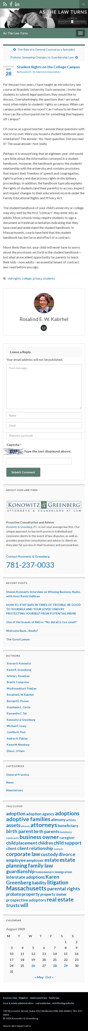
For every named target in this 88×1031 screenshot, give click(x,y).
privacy (37, 278)
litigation (57, 882)
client (11, 848)
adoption (15, 813)
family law (40, 865)
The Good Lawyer (18, 639)
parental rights (63, 888)
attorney (25, 826)
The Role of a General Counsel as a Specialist (46, 49)
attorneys (43, 824)
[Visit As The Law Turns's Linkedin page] (17, 3)
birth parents (47, 831)
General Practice (17, 774)
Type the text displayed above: (47, 451)
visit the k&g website (63, 1003)
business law (10, 997)
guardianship (20, 871)
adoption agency (40, 814)
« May (39, 977)
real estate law (43, 1003)
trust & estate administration (18, 1003)
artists (71, 820)
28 (55, 965)
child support (67, 843)
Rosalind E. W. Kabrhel (32, 71)
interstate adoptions (25, 877)
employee (16, 860)
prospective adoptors (26, 900)
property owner (53, 894)
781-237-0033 (30, 564)
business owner (39, 836)
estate (51, 860)
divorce (67, 854)
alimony (58, 819)
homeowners (44, 872)
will (24, 905)
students (49, 278)
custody (49, 854)
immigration (63, 872)
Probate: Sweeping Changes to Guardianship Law (42, 57)
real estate (60, 899)
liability (39, 882)
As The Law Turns (15, 33)
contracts (58, 849)
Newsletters (54, 71)
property (31, 894)
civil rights (14, 278)
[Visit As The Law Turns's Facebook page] (11, 3)
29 (66, 965)
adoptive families (28, 819)
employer (35, 860)
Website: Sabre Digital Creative (17, 1026)
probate (13, 894)
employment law (38, 997)
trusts (13, 905)
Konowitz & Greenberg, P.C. (22, 527)
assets (13, 825)
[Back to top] (79, 1022)
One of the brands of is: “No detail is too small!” (41, 622)
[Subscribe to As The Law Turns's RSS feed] (5, 3)
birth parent (19, 831)
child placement (21, 843)
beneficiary (68, 825)
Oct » (49, 977)
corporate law (23, 854)
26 (33, 965)
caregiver (67, 837)
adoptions (67, 813)
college (27, 278)
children (45, 842)
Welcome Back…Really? (22, 630)
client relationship (35, 848)
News (10, 782)
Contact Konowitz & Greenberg (28, 556)
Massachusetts (26, 888)
